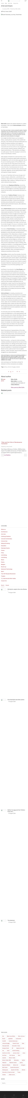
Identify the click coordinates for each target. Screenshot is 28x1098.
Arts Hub (10, 3)
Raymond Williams (6, 1065)
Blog (6, 3)
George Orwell (5, 1048)
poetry (21, 1062)
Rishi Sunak (4, 1067)
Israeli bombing (15, 1050)
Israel (8, 1050)
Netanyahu (16, 1060)
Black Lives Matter (11, 1036)
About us (3, 529)
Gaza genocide (5, 1045)
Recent (2, 585)
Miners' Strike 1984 (6, 1060)
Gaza (23, 1043)
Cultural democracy (13, 1041)
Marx (19, 1055)
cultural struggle (11, 367)
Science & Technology (6, 569)
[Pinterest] (13, 371)
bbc (3, 1036)
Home (2, 3)
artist (5, 367)
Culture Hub (4, 541)
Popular (7, 585)
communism (18, 1038)
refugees (23, 1065)
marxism (4, 1057)
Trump (18, 1072)
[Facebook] (11, 371)
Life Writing (4, 555)
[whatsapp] (19, 371)
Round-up (3, 566)
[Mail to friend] (15, 371)
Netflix (23, 1060)
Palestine (4, 1062)
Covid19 (4, 1041)
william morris (12, 1074)
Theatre (3, 576)
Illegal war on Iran (20, 1048)
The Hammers (11, 920)
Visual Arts (15, 3)
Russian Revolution (14, 1067)
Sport (2, 571)
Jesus (24, 1053)
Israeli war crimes (6, 1053)
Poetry (2, 562)
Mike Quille (17, 8)
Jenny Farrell (9, 446)
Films (2, 552)
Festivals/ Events (5, 548)
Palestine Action (13, 1062)
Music (2, 559)
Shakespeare (5, 1069)
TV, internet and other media (8, 578)
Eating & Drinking (5, 543)
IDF (12, 1048)
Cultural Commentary (6, 538)
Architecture (4, 531)
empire (18, 367)
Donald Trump (16, 1043)
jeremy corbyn (16, 1053)
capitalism (10, 1038)
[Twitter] (9, 371)
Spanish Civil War (15, 1069)
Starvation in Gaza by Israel (8, 1072)
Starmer (23, 1069)
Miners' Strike (12, 1057)
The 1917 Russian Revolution (8, 573)
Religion (3, 564)
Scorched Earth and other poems (16, 699)
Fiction (3, 550)
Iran (3, 1050)
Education (3, 545)
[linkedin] (17, 371)
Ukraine (4, 1074)
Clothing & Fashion (6, 536)
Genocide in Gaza (16, 1045)
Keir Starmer (12, 1055)
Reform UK (15, 1065)
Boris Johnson (21, 1036)
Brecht (3, 1038)
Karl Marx (4, 1055)
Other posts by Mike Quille (17, 387)
